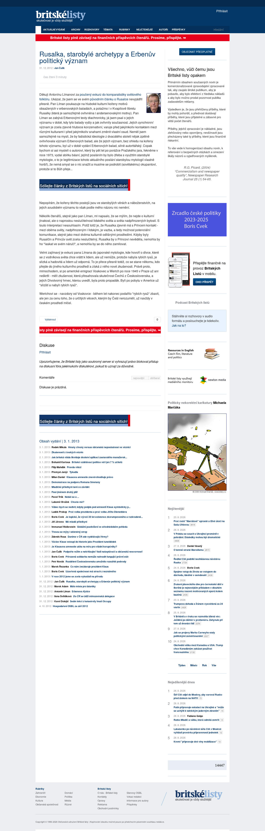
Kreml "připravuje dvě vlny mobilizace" (197, 741)
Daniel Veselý (194, 546)
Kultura (39, 800)
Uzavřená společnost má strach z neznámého (91, 571)
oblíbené (155, 378)
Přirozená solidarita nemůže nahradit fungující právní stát (97, 556)
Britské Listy (199, 796)
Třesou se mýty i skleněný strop (69, 531)
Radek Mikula (59, 447)
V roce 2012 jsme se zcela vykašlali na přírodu (77, 576)
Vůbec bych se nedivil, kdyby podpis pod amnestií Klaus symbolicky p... (91, 507)
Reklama (102, 804)
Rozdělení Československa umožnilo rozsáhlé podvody (96, 561)
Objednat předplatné (197, 52)
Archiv (75, 29)
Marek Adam (61, 586)
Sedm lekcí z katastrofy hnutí (90, 601)
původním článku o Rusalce (109, 99)
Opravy (101, 800)
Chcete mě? (77, 502)
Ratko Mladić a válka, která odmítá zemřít (198, 720)
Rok (204, 665)
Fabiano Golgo (195, 716)
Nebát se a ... (72, 497)
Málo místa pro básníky (83, 586)
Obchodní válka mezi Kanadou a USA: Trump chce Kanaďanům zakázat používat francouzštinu (198, 648)
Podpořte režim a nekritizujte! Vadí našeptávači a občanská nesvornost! (103, 551)
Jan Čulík (59, 68)
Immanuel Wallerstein (63, 526)
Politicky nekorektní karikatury (197, 404)
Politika (68, 796)
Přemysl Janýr (60, 472)
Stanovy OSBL (134, 792)
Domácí (69, 792)
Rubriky (125, 29)
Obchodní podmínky (108, 808)
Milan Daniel (58, 477)
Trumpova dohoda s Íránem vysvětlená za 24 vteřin (198, 605)
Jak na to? (179, 325)
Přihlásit (222, 11)
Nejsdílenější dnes (181, 682)
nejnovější (139, 378)
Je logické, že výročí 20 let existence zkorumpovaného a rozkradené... (104, 517)
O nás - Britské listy (108, 792)
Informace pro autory (137, 800)
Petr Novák (58, 561)
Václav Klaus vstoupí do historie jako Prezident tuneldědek (84, 541)
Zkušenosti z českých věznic (67, 452)
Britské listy (63, 16)
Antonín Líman (62, 591)
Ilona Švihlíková (63, 596)
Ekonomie (41, 796)
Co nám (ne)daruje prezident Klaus (89, 566)
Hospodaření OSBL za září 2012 (70, 606)
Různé (68, 804)
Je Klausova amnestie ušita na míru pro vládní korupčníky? (84, 546)
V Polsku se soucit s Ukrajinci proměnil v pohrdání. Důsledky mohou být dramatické (197, 537)
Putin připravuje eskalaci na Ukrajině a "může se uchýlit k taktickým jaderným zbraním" (199, 708)
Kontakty (102, 796)
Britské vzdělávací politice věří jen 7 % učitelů (97, 462)
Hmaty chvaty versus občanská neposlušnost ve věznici (99, 447)
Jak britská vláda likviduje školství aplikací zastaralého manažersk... (89, 457)
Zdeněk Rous (59, 536)
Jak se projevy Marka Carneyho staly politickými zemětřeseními (194, 634)
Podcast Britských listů (192, 302)
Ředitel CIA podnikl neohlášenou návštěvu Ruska (197, 560)
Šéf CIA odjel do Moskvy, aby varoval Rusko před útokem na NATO (198, 696)
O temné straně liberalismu (192, 550)
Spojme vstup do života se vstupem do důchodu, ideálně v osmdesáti (195, 573)
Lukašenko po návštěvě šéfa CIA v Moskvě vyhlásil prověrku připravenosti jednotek (198, 730)
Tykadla (73, 472)
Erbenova (81, 591)
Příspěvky (178, 29)
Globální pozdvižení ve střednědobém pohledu (102, 526)
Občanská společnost (47, 804)
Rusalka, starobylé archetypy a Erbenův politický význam (98, 581)
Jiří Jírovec (58, 521)
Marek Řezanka (60, 566)
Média (68, 800)
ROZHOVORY (91, 29)
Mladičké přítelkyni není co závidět (70, 487)
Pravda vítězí (74, 467)
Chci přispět (204, 282)
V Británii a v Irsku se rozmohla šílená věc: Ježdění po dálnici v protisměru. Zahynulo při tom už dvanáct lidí (198, 620)
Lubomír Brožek (60, 502)
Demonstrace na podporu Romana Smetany (76, 482)
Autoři (163, 29)
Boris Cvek (58, 517)
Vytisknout (50, 319)
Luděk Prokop (59, 512)
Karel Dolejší (61, 601)
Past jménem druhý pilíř (65, 492)
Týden (181, 665)
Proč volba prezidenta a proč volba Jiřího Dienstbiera (97, 512)
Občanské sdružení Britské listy (73, 821)
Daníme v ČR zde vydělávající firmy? (88, 536)
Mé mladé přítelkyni (76, 521)
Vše (214, 665)
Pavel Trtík (57, 497)
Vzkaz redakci (134, 796)
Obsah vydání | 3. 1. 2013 (59, 440)
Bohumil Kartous (61, 462)
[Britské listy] (84, 185)
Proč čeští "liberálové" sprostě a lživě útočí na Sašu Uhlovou (199, 522)
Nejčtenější (176, 508)
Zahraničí (40, 792)
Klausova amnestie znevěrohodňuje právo (90, 477)
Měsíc (193, 665)
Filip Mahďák (58, 467)
